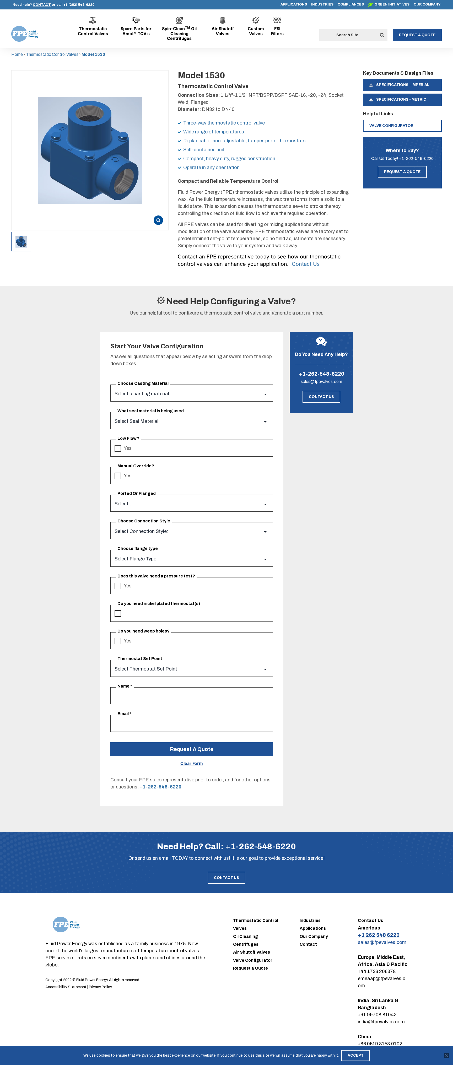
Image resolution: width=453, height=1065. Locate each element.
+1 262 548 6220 (379, 935)
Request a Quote (417, 35)
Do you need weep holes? (143, 631)
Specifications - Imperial (402, 85)
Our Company (427, 4)
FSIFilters (277, 31)
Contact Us (306, 264)
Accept (356, 1055)
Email (124, 713)
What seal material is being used (150, 411)
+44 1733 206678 (377, 971)
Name (124, 686)
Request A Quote (191, 749)
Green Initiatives (392, 4)
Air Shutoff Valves (223, 31)
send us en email (153, 858)
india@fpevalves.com (381, 1021)
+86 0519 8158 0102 (380, 1043)
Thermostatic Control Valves (93, 31)
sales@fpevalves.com (321, 381)
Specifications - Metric (400, 99)
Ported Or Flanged (136, 493)
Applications (294, 4)
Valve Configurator (391, 126)
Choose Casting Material (143, 383)
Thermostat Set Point (139, 658)
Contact (308, 944)
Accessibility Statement (66, 987)
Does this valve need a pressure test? (156, 576)
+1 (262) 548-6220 (78, 5)
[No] (446, 1055)
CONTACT (42, 5)
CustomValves (256, 31)
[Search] (381, 35)
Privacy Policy (100, 987)
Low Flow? (128, 438)
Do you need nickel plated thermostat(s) (158, 603)
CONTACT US (321, 397)
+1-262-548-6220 (416, 158)
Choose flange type (137, 548)
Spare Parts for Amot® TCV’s (136, 31)
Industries (322, 4)
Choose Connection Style (143, 521)
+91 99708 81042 (377, 1014)
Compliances (351, 4)
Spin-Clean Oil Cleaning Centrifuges (179, 33)
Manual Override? (135, 466)
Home (17, 54)
